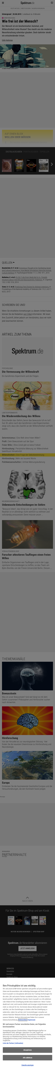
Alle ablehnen (27, 1058)
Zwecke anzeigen (27, 1065)
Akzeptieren (27, 1050)
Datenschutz (23, 1020)
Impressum (31, 1020)
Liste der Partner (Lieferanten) (13, 1043)
